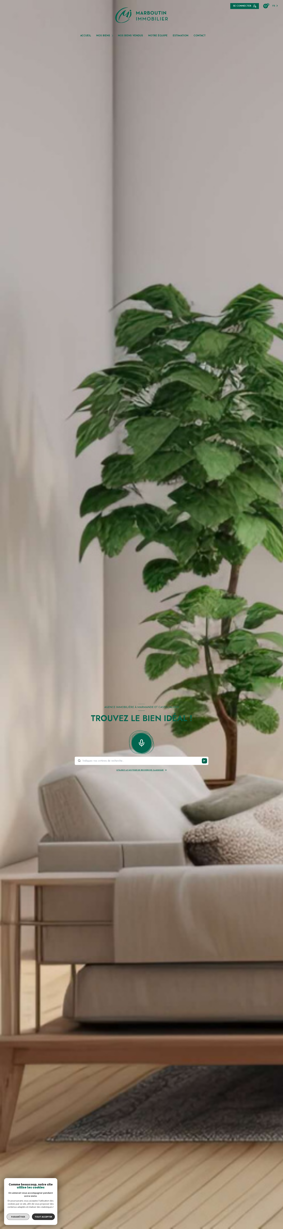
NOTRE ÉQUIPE (158, 36)
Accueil (85, 36)
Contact (200, 36)
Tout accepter (43, 1216)
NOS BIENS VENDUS (130, 36)
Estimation (180, 36)
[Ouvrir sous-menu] (113, 35)
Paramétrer (18, 1216)
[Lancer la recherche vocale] (141, 742)
